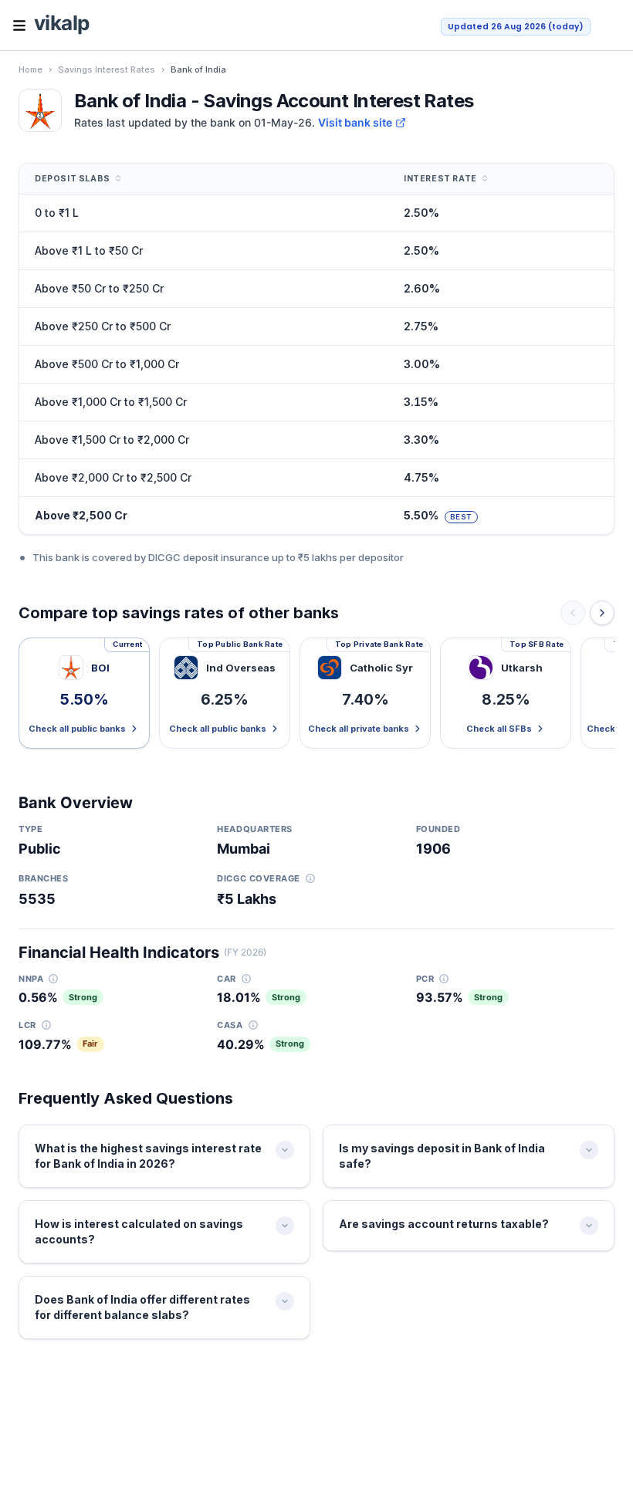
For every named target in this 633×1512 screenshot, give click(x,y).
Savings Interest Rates (106, 69)
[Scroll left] (572, 612)
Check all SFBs (499, 728)
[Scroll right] (602, 612)
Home (30, 69)
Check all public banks (77, 728)
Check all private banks (358, 728)
